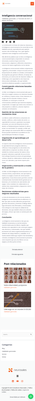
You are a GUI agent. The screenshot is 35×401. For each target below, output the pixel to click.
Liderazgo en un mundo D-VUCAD (17, 309)
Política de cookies (16, 390)
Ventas (4, 357)
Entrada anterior (17, 249)
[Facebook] (3, 42)
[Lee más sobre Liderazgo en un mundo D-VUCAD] (17, 299)
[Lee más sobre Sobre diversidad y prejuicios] (17, 275)
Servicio (4, 354)
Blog (3, 348)
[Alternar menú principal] (32, 3)
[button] (17, 376)
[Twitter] (6, 42)
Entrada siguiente (17, 254)
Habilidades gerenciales (9, 18)
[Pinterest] (10, 42)
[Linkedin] (14, 42)
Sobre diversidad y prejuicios (15, 285)
